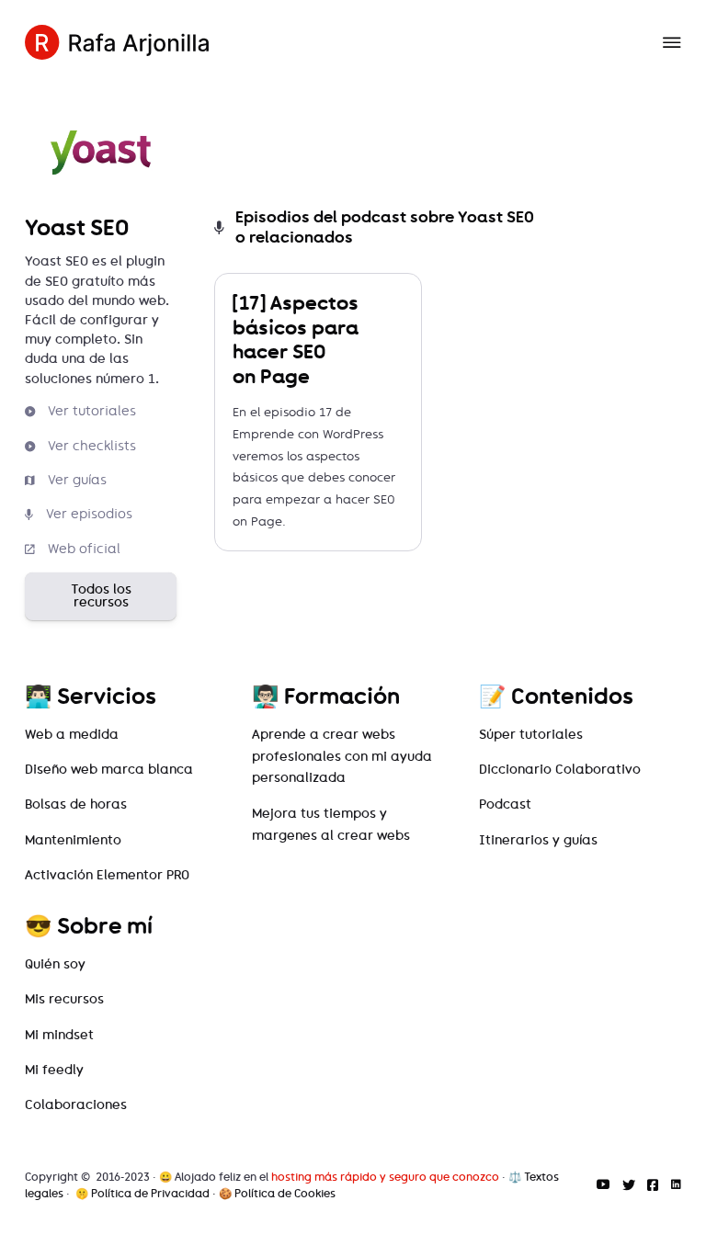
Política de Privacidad (150, 1193)
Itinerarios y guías (538, 840)
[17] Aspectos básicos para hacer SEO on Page (296, 339)
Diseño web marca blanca (109, 769)
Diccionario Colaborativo (560, 769)
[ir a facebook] (652, 1185)
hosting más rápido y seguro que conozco (385, 1177)
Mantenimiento (73, 840)
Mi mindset (59, 1035)
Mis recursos (64, 999)
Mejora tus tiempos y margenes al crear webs (331, 825)
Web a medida (72, 734)
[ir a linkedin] (676, 1185)
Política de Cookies (285, 1193)
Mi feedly (54, 1070)
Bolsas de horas (76, 804)
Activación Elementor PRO (107, 875)
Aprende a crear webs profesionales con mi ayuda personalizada (342, 757)
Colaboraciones (76, 1105)
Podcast (505, 804)
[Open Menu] (672, 42)
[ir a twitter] (628, 1185)
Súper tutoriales (531, 734)
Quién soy (55, 964)
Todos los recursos (101, 596)
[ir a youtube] (603, 1185)
